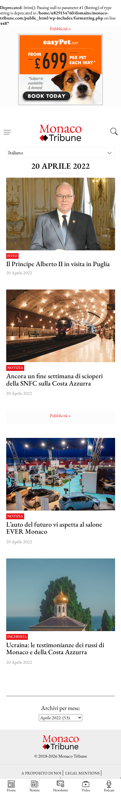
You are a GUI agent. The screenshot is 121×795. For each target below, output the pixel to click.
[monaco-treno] (60, 326)
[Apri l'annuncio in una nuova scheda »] (60, 69)
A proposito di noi (41, 773)
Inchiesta (17, 637)
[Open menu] (7, 129)
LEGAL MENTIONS (82, 773)
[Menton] (60, 594)
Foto (12, 256)
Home (11, 790)
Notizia (15, 368)
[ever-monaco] (60, 474)
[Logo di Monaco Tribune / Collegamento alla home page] (60, 132)
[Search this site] (114, 132)
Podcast (109, 790)
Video (86, 790)
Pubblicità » (60, 29)
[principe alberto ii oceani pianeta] (60, 214)
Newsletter (60, 790)
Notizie (35, 790)
